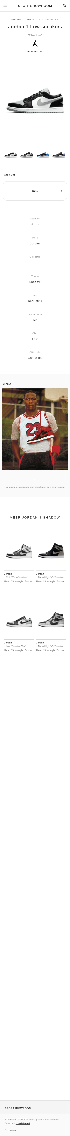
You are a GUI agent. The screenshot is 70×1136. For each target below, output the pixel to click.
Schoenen (16, 19)
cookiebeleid (23, 1123)
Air (35, 319)
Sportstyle (35, 300)
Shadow (35, 281)
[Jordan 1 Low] (10, 153)
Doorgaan (10, 1130)
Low (35, 338)
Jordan (30, 19)
